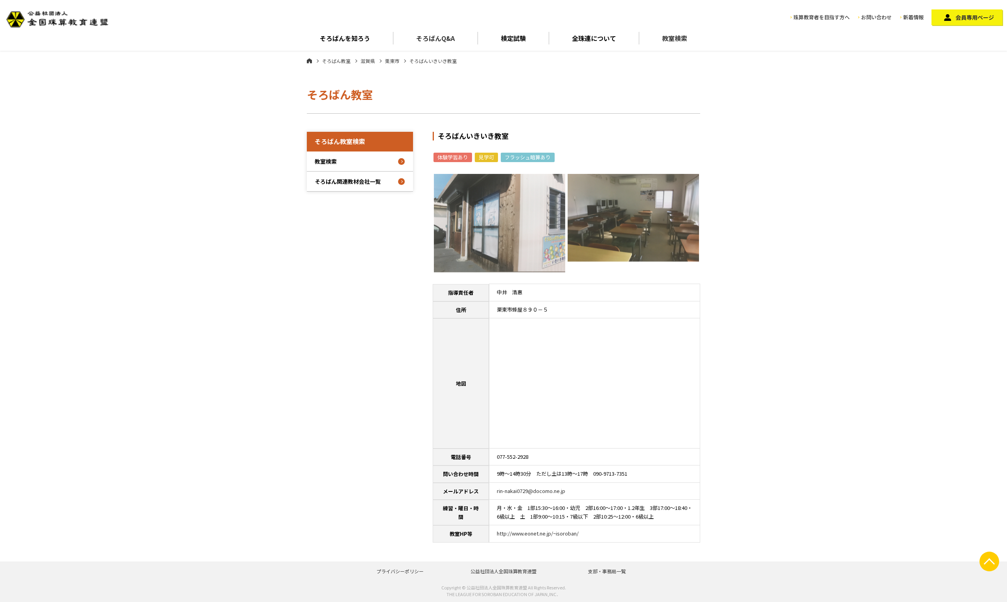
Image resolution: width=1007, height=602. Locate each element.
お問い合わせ (876, 17)
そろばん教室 (336, 60)
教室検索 (674, 38)
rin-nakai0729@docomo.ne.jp (531, 491)
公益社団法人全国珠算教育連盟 (503, 571)
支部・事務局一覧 (607, 571)
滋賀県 (368, 60)
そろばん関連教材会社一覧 (348, 181)
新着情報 (913, 17)
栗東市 (392, 60)
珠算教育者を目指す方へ (821, 17)
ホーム (309, 61)
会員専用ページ (974, 17)
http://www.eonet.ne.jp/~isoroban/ (538, 533)
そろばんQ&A (435, 38)
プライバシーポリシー (400, 571)
